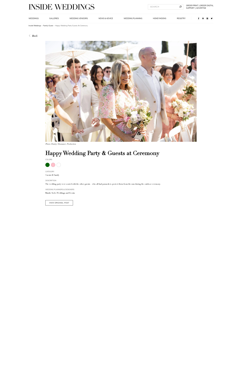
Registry (181, 18)
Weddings (34, 18)
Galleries (54, 18)
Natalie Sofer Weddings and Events (60, 193)
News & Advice (106, 18)
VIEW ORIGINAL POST (59, 203)
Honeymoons (159, 18)
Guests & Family (52, 175)
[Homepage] (61, 7)
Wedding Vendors (78, 18)
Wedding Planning (133, 18)
